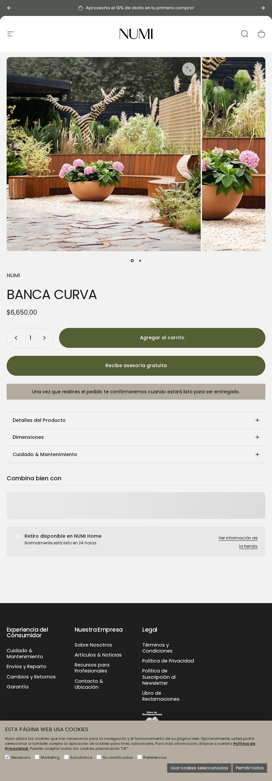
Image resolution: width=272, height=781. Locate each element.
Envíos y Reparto (26, 666)
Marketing (50, 757)
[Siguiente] (262, 8)
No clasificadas (118, 757)
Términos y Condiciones (157, 648)
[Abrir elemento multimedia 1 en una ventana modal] (188, 69)
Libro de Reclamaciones (160, 696)
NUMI (13, 275)
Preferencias (155, 757)
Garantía (18, 687)
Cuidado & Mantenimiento (25, 654)
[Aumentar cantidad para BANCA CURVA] (45, 338)
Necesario (21, 757)
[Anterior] (9, 8)
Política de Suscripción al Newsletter (158, 677)
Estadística (81, 757)
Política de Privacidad (168, 661)
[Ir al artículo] (132, 261)
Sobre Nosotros (93, 645)
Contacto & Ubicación (89, 684)
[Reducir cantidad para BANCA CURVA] (14, 338)
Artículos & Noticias (98, 655)
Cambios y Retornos (31, 677)
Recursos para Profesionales (92, 668)
